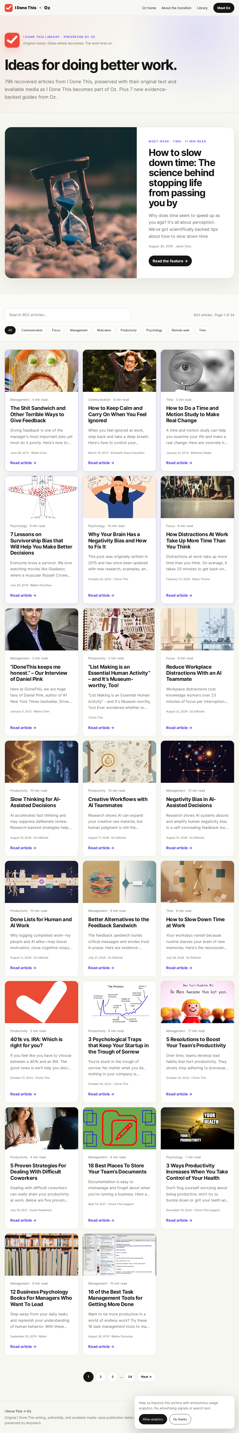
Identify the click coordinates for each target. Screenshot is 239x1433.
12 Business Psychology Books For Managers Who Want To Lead (41, 1298)
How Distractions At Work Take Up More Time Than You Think (197, 540)
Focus (56, 330)
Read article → (23, 462)
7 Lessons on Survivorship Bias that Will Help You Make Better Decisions (41, 543)
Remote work (181, 330)
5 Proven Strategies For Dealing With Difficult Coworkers (38, 1171)
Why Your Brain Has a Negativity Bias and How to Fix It (117, 540)
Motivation (104, 330)
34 (130, 1377)
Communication (31, 330)
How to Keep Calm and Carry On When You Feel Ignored (117, 414)
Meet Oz (223, 8)
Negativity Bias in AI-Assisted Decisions (191, 802)
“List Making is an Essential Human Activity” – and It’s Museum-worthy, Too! (119, 676)
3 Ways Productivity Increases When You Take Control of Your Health (197, 1171)
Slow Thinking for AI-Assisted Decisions (35, 802)
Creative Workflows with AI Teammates (118, 802)
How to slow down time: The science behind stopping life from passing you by (182, 178)
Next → (146, 1377)
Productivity (129, 330)
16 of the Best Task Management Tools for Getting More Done (115, 1298)
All (10, 330)
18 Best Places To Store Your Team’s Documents (117, 1168)
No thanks (180, 1419)
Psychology (154, 330)
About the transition (176, 8)
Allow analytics (153, 1419)
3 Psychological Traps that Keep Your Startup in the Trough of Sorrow (118, 1045)
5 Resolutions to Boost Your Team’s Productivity (196, 1042)
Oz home (149, 8)
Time (202, 330)
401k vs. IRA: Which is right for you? (36, 1042)
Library (202, 8)
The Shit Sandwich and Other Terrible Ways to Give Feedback (37, 414)
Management (79, 330)
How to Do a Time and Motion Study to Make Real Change (192, 414)
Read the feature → (170, 261)
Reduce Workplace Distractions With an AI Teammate (193, 673)
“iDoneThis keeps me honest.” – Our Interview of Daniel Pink (38, 673)
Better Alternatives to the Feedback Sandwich (118, 922)
